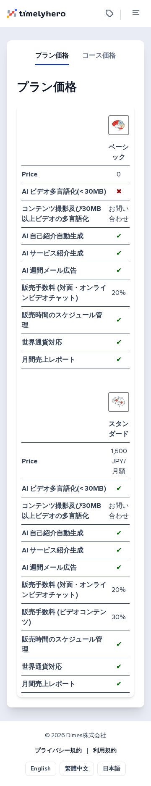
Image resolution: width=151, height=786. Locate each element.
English (41, 768)
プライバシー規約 (58, 750)
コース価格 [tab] (99, 55)
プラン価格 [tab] (52, 55)
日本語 (111, 768)
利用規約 (105, 750)
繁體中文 (77, 768)
